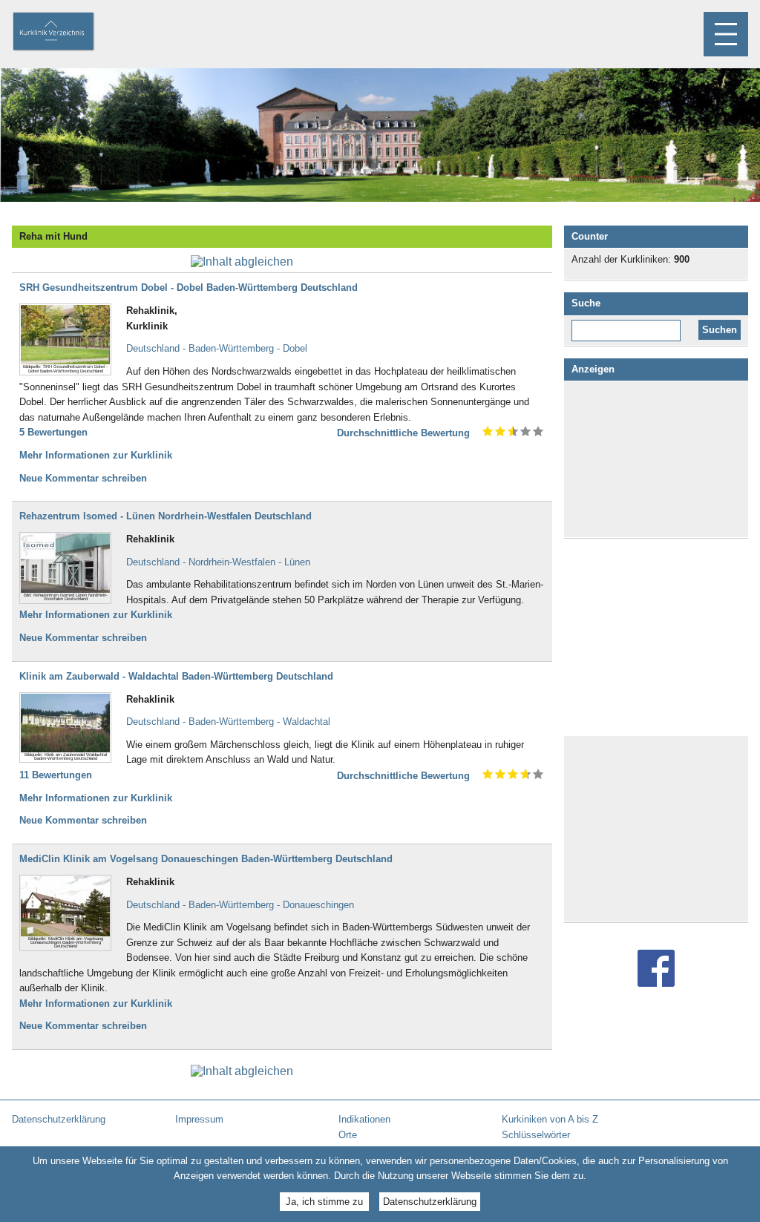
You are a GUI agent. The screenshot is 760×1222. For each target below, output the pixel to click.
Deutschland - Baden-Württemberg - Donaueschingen (240, 904)
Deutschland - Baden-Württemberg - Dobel (216, 348)
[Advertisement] (656, 459)
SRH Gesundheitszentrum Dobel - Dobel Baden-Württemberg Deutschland (188, 287)
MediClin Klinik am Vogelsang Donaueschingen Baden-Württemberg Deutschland (206, 858)
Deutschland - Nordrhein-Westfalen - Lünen (218, 562)
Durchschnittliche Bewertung (403, 432)
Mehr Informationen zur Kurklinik (95, 455)
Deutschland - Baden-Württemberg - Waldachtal (228, 721)
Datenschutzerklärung (429, 1201)
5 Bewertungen (53, 432)
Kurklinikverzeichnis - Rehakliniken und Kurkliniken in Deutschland (66, 32)
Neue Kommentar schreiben (83, 478)
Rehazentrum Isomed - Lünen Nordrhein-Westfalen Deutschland (165, 516)
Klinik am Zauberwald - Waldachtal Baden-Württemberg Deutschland (176, 676)
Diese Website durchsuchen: (629, 325)
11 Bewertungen (55, 775)
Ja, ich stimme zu (324, 1201)
